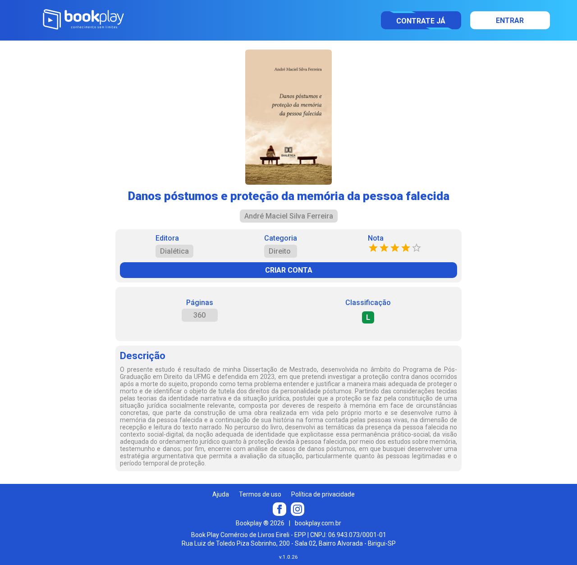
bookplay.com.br (318, 523)
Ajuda (220, 494)
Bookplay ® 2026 (260, 523)
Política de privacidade (323, 494)
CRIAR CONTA (288, 270)
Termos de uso (260, 494)
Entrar (510, 20)
